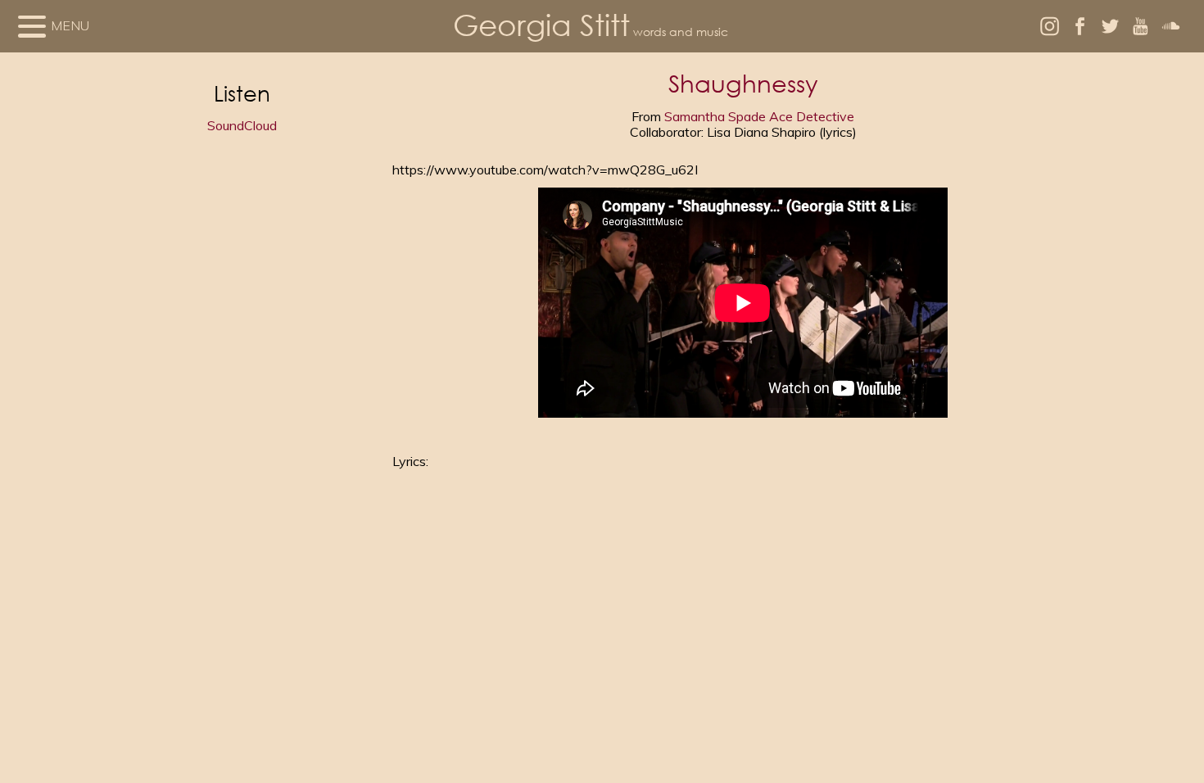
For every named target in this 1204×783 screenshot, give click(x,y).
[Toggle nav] (32, 26)
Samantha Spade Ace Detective (759, 116)
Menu (70, 25)
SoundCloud (242, 125)
